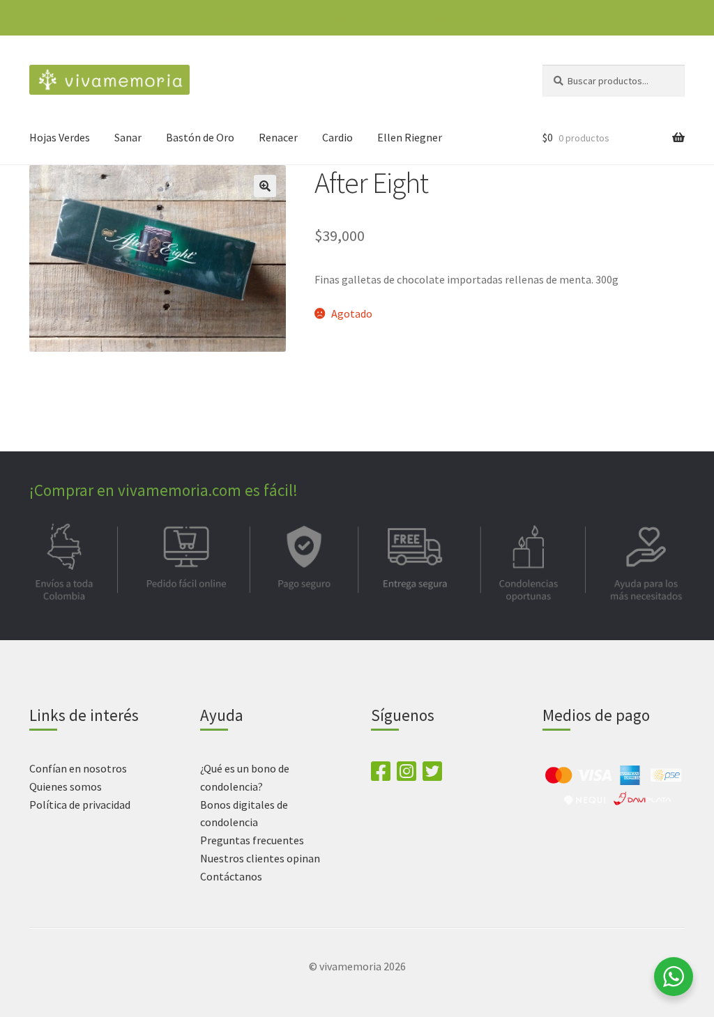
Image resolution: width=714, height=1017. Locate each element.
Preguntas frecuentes (252, 840)
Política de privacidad (79, 805)
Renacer (278, 137)
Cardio (337, 137)
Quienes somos (65, 786)
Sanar (128, 137)
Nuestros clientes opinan (260, 858)
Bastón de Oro (200, 137)
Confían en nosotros (78, 768)
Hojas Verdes (59, 137)
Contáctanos (231, 876)
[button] (265, 186)
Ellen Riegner (409, 137)
